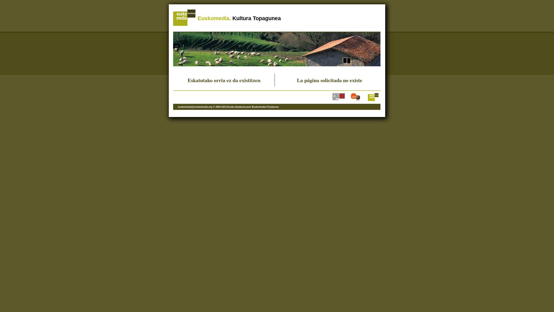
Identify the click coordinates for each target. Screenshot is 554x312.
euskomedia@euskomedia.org (195, 107)
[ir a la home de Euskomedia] (184, 25)
